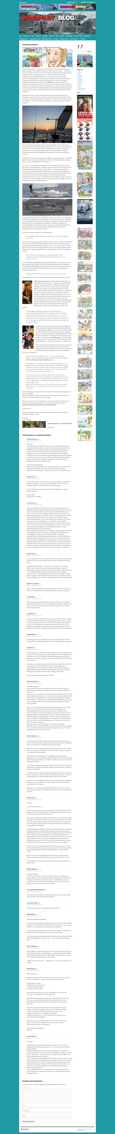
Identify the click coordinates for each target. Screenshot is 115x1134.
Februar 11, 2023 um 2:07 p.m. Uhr (34, 585)
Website (24, 1115)
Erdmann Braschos (32, 736)
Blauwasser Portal (47, 39)
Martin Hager (51, 427)
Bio (79, 73)
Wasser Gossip (64, 39)
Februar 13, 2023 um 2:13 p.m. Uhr (34, 615)
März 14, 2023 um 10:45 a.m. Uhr (34, 916)
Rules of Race (37, 242)
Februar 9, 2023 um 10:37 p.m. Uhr (34, 504)
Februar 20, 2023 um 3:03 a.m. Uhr (34, 891)
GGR (57, 36)
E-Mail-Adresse (25, 1110)
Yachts (79, 77)
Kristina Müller (37, 262)
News (32, 36)
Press (79, 86)
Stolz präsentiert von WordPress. (84, 1129)
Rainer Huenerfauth (32, 903)
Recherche (87, 36)
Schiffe (62, 36)
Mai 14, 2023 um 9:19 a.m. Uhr (33, 970)
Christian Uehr (31, 476)
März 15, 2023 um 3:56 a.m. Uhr (33, 948)
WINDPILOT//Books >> (88, 2)
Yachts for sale (81, 89)
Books (79, 87)
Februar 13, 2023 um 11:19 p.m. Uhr (34, 636)
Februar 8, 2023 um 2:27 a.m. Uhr (34, 441)
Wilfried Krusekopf (32, 439)
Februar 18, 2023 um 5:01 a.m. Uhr (34, 870)
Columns (80, 74)
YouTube (83, 39)
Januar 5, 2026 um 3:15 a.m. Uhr (34, 1038)
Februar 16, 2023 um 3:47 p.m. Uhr (34, 799)
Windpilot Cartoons (35, 39)
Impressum (23, 2)
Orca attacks (80, 79)
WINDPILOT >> (72, 2)
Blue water (80, 78)
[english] (78, 48)
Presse (76, 36)
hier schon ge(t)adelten (42, 675)
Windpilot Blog (25, 1129)
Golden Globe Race (82, 88)
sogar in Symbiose (46, 397)
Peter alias (80, 76)
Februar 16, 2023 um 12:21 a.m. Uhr (34, 649)
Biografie (44, 36)
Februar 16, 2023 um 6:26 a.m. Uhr (34, 683)
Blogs (80, 36)
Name (24, 1105)
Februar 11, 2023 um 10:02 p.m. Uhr (34, 598)
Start (20, 36)
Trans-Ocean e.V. (74, 39)
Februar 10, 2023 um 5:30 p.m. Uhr (34, 555)
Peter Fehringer (31, 503)
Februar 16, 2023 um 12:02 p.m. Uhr (34, 737)
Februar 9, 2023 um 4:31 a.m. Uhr (34, 478)
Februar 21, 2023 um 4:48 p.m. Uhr (34, 904)
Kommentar (25, 1087)
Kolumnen (52, 36)
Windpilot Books (23, 39)
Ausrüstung (69, 36)
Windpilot (38, 36)
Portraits (56, 39)
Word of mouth (81, 82)
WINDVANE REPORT (31, 266)
